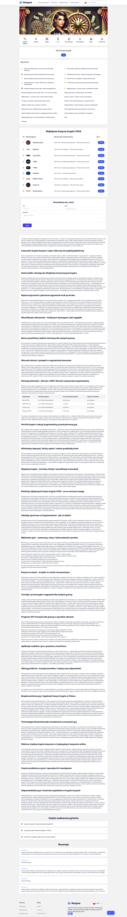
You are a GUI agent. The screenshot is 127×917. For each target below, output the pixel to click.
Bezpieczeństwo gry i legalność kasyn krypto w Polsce (36, 109)
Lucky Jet (39, 910)
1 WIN (35, 162)
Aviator (39, 906)
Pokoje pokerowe (74, 2)
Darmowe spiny (23, 913)
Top (110, 912)
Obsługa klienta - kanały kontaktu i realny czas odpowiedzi (80, 105)
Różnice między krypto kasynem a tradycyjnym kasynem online (39, 113)
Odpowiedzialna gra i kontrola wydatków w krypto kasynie (38, 117)
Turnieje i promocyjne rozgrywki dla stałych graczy (35, 101)
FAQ (65, 117)
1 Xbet (35, 168)
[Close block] (105, 63)
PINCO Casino (38, 179)
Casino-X (36, 185)
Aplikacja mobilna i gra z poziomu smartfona (33, 105)
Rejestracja (22, 906)
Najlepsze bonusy (63, 2)
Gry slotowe (54, 2)
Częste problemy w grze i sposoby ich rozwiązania (78, 113)
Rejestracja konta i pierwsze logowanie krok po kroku (39, 74)
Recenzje (23, 121)
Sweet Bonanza (41, 913)
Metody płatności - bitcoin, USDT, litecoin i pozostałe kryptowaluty (39, 83)
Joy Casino (36, 155)
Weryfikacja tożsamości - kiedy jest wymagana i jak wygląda (84, 74)
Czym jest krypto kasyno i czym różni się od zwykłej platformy (38, 69)
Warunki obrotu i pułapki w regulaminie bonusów (81, 78)
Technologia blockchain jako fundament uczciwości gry (79, 109)
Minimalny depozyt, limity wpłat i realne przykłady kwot (40, 88)
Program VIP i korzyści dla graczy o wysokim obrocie (79, 101)
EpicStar (36, 149)
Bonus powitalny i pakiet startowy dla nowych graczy (39, 78)
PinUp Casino (37, 191)
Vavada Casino (38, 142)
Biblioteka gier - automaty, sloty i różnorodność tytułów (37, 96)
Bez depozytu (23, 910)
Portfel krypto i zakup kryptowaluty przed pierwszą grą (82, 82)
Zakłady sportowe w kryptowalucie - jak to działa (78, 92)
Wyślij (27, 225)
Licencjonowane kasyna (43, 2)
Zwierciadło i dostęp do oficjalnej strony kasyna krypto (82, 68)
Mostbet (36, 173)
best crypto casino (41, 691)
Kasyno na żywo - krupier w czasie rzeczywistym (78, 96)
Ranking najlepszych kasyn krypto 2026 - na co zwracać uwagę (39, 92)
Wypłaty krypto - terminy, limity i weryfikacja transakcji (82, 88)
